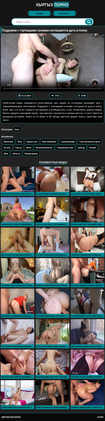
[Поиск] (89, 22)
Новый (92, 147)
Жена (28, 147)
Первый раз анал (65, 147)
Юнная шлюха (31, 153)
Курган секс (32, 141)
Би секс (7, 147)
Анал (16, 129)
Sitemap (100, 417)
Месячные (8, 141)
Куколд (81, 147)
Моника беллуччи (44, 147)
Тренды (39, 13)
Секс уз (18, 147)
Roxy (20, 141)
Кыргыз (52, 4)
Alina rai (16, 153)
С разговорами (67, 141)
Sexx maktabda (49, 141)
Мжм (6, 153)
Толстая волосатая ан (89, 141)
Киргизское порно (11, 417)
